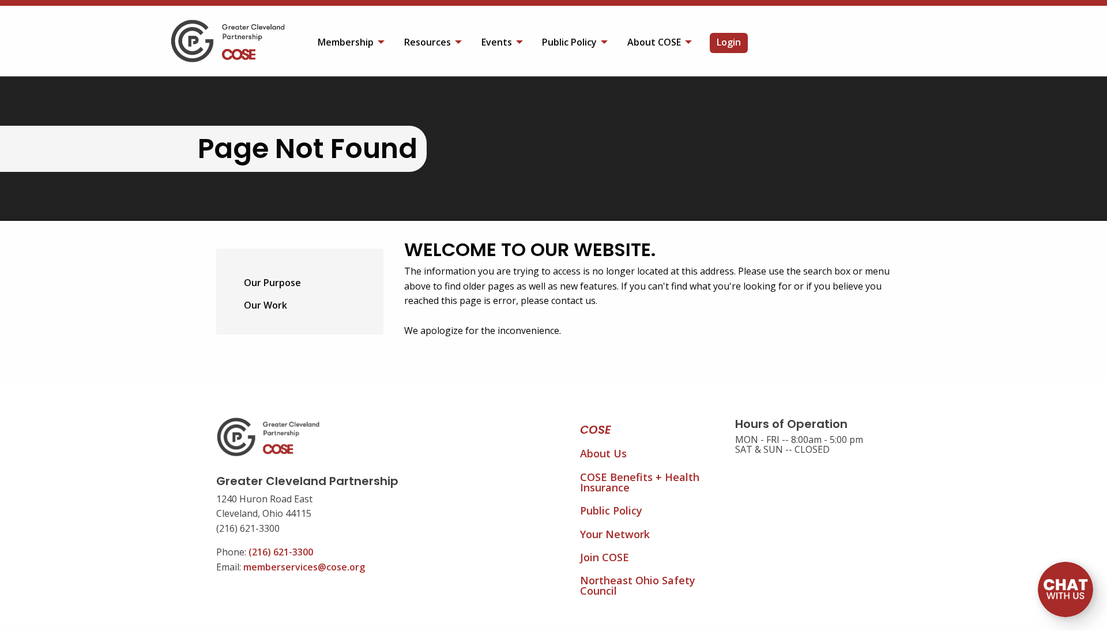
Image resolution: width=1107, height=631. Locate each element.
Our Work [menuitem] (265, 305)
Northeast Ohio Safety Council (637, 585)
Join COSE (604, 557)
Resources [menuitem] (427, 42)
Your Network (615, 534)
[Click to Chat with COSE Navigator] (1065, 589)
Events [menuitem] (496, 42)
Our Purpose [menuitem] (272, 282)
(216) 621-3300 (280, 552)
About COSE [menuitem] (654, 42)
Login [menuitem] (729, 42)
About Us (603, 453)
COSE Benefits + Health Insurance (639, 482)
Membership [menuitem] (346, 42)
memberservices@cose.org (304, 567)
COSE (595, 430)
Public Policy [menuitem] (569, 42)
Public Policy (611, 510)
